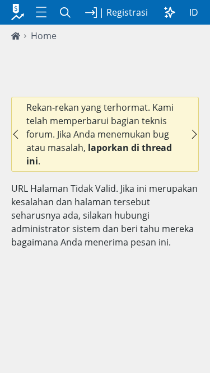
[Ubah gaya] (169, 12)
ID (193, 12)
